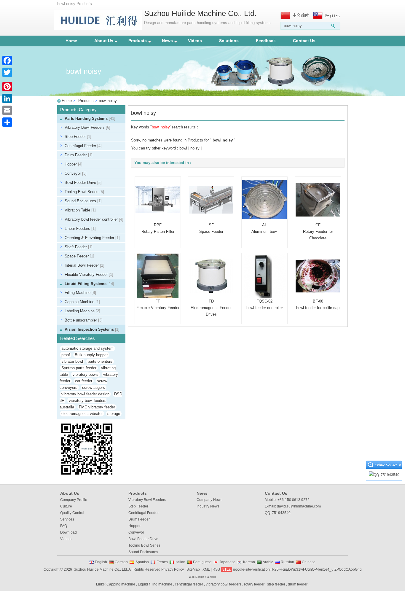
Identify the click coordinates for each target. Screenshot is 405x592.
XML (206, 569)
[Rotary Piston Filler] (157, 199)
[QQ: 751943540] (384, 475)
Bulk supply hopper (91, 355)
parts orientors (100, 361)
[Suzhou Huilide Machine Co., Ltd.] (98, 28)
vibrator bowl (72, 361)
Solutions (229, 40)
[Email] (7, 110)
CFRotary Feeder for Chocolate (318, 231)
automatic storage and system (87, 348)
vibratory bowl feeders (223, 584)
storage (113, 413)
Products (137, 40)
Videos (195, 40)
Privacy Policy (172, 569)
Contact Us (304, 40)
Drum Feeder (79, 155)
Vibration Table (80, 210)
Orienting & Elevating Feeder (92, 237)
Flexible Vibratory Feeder (89, 274)
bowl (183, 148)
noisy (195, 148)
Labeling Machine (82, 311)
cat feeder (83, 381)
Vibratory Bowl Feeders (87, 127)
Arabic (268, 562)
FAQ (63, 526)
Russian (287, 562)
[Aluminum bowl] (264, 199)
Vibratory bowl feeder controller (94, 219)
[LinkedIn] (7, 98)
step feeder (276, 584)
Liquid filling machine (155, 584)
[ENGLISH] (328, 15)
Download (68, 532)
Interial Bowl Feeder (84, 265)
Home (71, 40)
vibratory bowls (85, 374)
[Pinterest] (7, 87)
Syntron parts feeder (78, 368)
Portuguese (202, 562)
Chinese (308, 562)
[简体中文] (295, 15)
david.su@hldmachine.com (299, 506)
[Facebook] (7, 60)
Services (67, 519)
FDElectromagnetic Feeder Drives (211, 307)
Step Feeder (78, 136)
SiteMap (193, 569)
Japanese (227, 562)
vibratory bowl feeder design (85, 394)
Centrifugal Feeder (83, 146)
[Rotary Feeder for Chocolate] (318, 199)
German (121, 562)
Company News (209, 500)
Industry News (208, 506)
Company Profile (73, 500)
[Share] (7, 122)
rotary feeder (254, 584)
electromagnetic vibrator (82, 413)
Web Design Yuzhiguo (202, 576)
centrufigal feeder (189, 584)
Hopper (73, 164)
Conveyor (76, 173)
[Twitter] (7, 72)
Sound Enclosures (83, 201)
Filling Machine (80, 292)
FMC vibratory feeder (97, 407)
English (101, 562)
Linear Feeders (80, 228)
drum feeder (297, 584)
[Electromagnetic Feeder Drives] (211, 276)
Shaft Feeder (79, 247)
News (167, 40)
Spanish (142, 562)
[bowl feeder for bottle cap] (318, 276)
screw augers (93, 387)
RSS (216, 569)
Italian (180, 562)
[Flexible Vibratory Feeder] (157, 276)
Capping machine (120, 584)
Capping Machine (82, 302)
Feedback (266, 40)
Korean (249, 562)
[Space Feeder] (211, 199)
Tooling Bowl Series (84, 192)
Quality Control (72, 513)
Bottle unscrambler (84, 320)
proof (65, 355)
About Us (103, 40)
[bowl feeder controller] (264, 276)
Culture (66, 506)
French (162, 562)
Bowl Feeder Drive (83, 182)
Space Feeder (79, 256)
